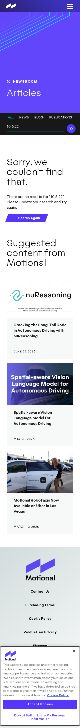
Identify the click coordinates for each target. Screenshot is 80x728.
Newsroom (25, 82)
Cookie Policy (40, 619)
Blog (39, 117)
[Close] (74, 651)
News (24, 117)
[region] (40, 686)
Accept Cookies (40, 704)
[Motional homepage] (11, 6)
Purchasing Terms (40, 605)
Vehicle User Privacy (40, 632)
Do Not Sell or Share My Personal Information (40, 717)
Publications (60, 117)
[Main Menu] (69, 6)
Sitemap (40, 646)
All (11, 117)
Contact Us (40, 592)
